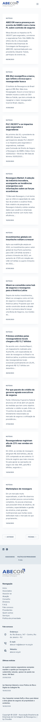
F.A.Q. (20, 560)
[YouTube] (7, 549)
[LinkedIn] (3, 549)
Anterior (10, 537)
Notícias (9, 18)
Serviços (6, 615)
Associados (10, 557)
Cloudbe (8, 719)
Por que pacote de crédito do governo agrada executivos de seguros (20, 392)
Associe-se (7, 594)
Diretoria (6, 602)
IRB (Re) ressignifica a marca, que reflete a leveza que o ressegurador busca (20, 79)
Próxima (31, 537)
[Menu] (37, 4)
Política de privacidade (26, 557)
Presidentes (7, 610)
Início (5, 588)
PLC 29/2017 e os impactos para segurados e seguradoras (19, 127)
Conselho (6, 599)
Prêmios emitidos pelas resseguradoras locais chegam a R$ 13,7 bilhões (18, 339)
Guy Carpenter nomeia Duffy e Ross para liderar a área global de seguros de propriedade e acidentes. (20, 700)
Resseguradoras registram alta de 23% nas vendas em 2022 (19, 443)
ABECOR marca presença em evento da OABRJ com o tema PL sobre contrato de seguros (20, 25)
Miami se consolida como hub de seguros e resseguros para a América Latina (20, 288)
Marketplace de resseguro (19, 489)
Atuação (6, 596)
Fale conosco (8, 607)
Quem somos (8, 613)
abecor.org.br (15, 652)
